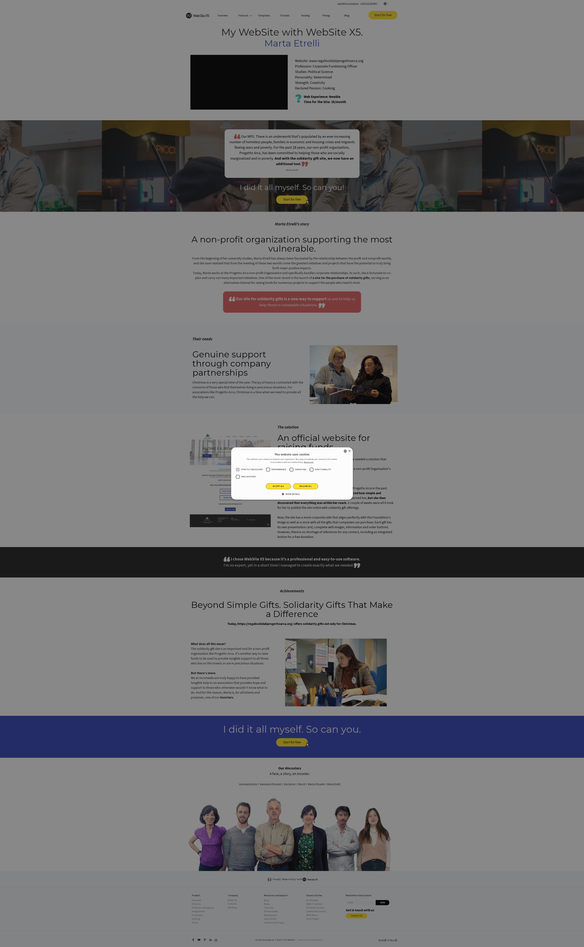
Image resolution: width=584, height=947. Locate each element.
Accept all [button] (278, 486)
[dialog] (292, 473)
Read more (309, 462)
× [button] (349, 451)
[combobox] (345, 451)
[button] (292, 494)
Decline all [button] (305, 486)
